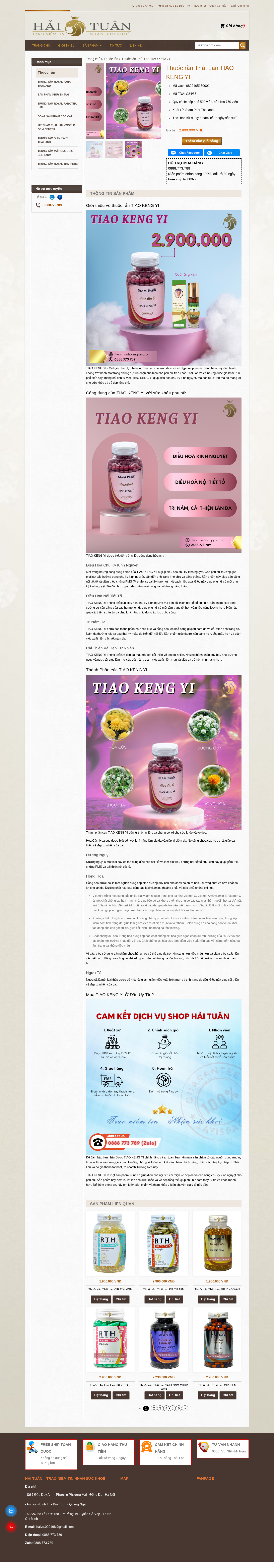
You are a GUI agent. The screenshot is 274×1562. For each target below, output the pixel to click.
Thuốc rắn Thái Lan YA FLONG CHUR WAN (163, 1387)
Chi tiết (121, 1299)
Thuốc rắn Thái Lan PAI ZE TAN (110, 1385)
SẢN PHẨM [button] (90, 45)
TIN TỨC (116, 45)
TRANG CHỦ (41, 45)
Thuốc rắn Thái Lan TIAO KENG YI (147, 59)
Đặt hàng (101, 1299)
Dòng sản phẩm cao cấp (55, 116)
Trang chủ (93, 59)
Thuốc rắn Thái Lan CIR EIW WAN (110, 1289)
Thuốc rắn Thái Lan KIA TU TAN (163, 1289)
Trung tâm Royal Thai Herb (58, 163)
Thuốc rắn (46, 72)
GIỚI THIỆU (66, 45)
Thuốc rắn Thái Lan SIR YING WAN (217, 1289)
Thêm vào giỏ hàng (201, 141)
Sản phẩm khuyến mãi (53, 94)
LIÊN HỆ (136, 45)
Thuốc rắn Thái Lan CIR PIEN (217, 1385)
